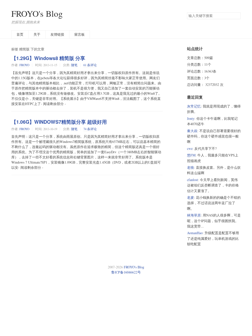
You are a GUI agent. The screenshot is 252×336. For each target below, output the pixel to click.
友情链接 (57, 34)
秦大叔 (192, 130)
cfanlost (192, 179)
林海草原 (194, 215)
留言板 (79, 34)
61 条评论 (90, 65)
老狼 (190, 167)
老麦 (190, 197)
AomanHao (195, 232)
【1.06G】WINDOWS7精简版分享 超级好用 (59, 121)
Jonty (190, 118)
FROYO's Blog (37, 13)
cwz (189, 148)
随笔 (74, 65)
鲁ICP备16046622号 (126, 272)
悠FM (191, 155)
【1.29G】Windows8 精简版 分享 (48, 58)
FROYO (24, 65)
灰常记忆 (194, 106)
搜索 (237, 16)
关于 (36, 34)
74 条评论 (90, 129)
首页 (19, 34)
